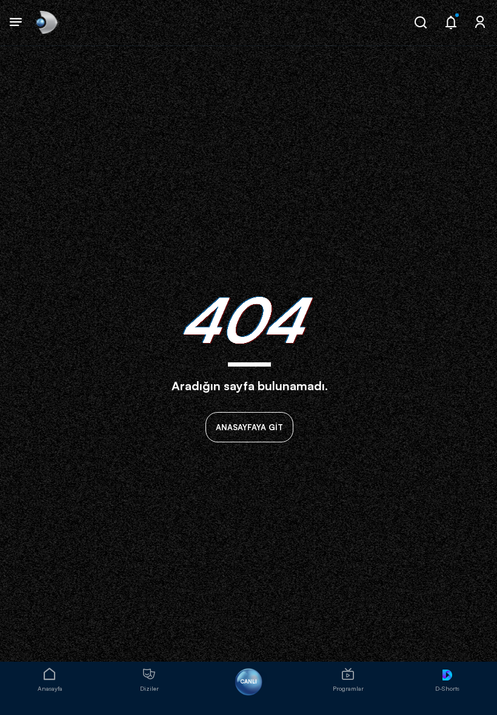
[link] (45, 22)
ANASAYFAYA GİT (249, 427)
